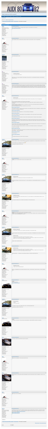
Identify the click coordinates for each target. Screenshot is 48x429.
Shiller (3, 337)
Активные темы (4, 17)
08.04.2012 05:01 (17, 54)
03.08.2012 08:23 (17, 83)
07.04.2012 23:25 (17, 38)
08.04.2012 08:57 (17, 71)
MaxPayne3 (3, 193)
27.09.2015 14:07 (17, 356)
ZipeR (3, 38)
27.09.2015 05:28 (17, 337)
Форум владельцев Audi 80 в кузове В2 (7, 21)
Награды (10, 16)
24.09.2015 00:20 (17, 139)
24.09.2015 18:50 (17, 193)
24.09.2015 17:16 (17, 174)
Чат (2, 16)
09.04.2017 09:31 (17, 408)
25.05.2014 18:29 (17, 95)
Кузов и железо (16, 21)
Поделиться (13, 38)
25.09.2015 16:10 (17, 263)
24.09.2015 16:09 (17, 158)
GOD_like (3, 408)
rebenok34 (3, 54)
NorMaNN (3, 139)
